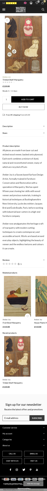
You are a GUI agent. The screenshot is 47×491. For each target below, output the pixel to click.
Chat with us (12, 461)
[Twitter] (23, 469)
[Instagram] (17, 469)
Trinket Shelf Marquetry (13, 383)
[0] (42, 2)
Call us (12, 454)
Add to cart (27, 99)
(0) (14, 82)
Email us (34, 454)
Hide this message (33, 484)
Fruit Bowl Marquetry (12, 323)
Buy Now (23, 107)
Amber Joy (7, 77)
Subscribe (37, 418)
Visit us (33, 461)
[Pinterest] (30, 469)
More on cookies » (24, 488)
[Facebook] (10, 469)
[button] (4, 9)
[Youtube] (37, 469)
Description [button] (8, 126)
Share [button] (5, 133)
